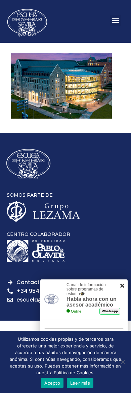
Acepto (52, 383)
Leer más (80, 383)
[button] (115, 20)
